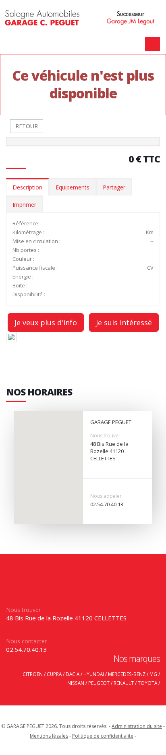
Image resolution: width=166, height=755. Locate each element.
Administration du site (137, 726)
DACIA (72, 674)
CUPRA (54, 674)
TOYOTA (147, 683)
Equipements (72, 187)
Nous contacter (26, 641)
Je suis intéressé (124, 322)
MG (153, 674)
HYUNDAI (93, 674)
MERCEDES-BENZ (126, 674)
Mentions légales (49, 735)
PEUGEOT (99, 683)
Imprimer (24, 204)
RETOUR (26, 126)
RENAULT (124, 683)
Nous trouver (105, 435)
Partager (114, 187)
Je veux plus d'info (46, 322)
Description (27, 187)
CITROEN (33, 674)
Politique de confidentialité (102, 735)
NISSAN (75, 683)
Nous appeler (106, 496)
